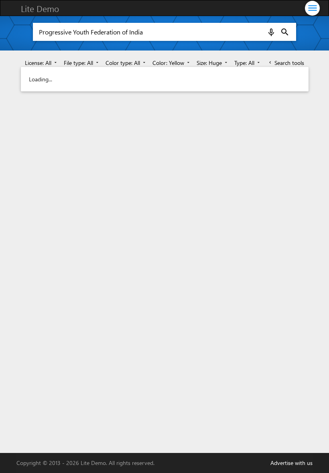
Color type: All (126, 63)
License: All (41, 63)
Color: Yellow (171, 63)
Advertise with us (291, 463)
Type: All (247, 63)
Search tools (286, 63)
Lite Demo (40, 8)
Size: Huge (213, 63)
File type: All (82, 63)
